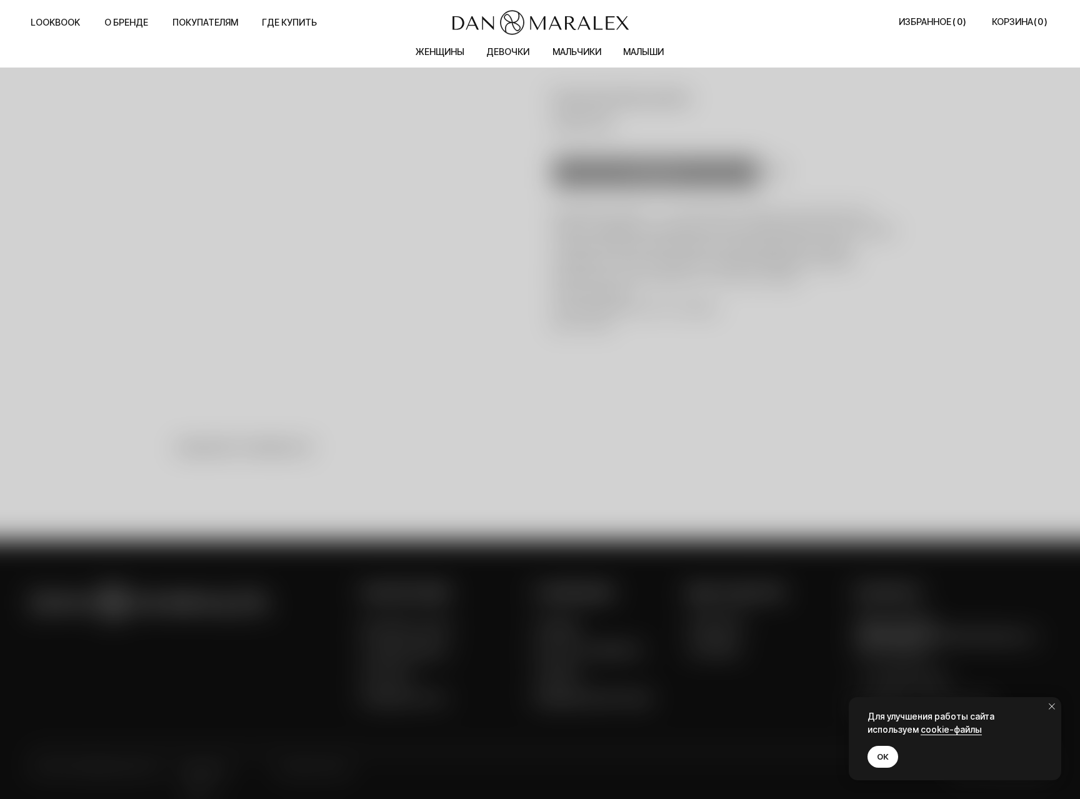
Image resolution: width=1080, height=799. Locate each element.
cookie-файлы (951, 729)
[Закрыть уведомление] (1052, 706)
